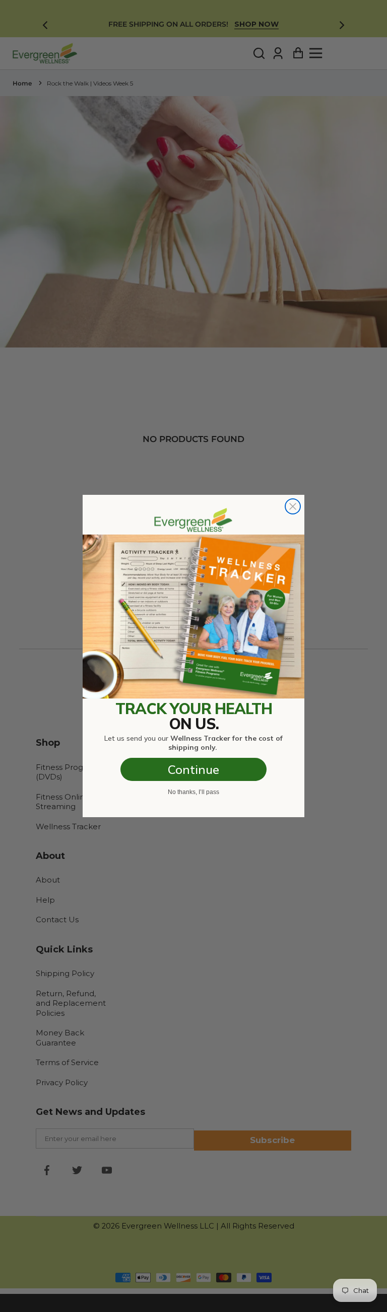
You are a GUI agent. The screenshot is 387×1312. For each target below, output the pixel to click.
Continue (193, 769)
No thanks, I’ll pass (193, 792)
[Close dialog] (292, 506)
